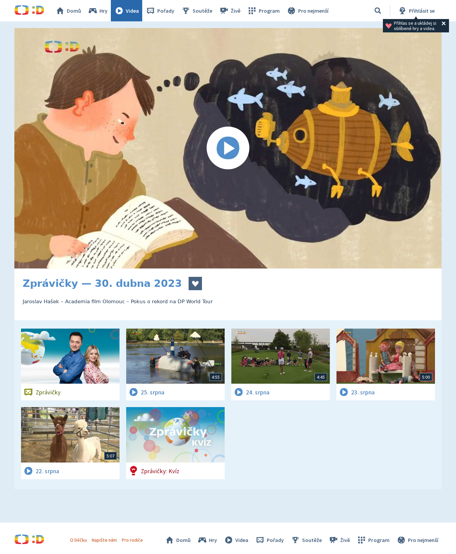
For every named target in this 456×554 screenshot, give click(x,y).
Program (269, 10)
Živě (235, 10)
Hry (103, 10)
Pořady (165, 10)
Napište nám (104, 540)
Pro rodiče (132, 540)
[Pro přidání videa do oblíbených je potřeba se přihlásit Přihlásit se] (195, 283)
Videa (132, 10)
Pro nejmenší (313, 10)
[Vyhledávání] (378, 10)
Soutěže (202, 10)
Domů (74, 10)
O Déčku (78, 540)
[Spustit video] (228, 148)
